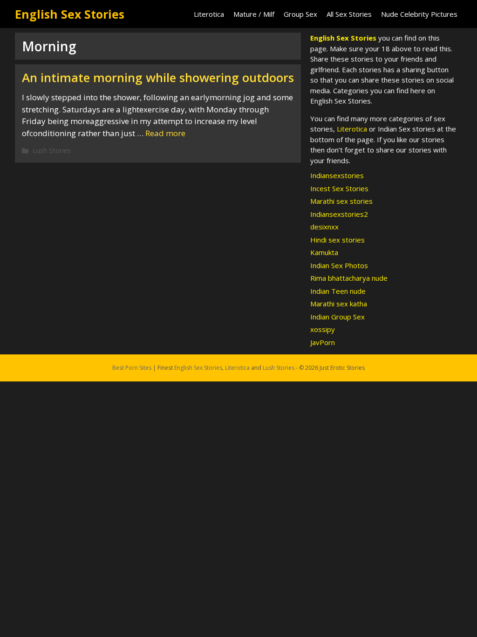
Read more (165, 133)
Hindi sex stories (337, 239)
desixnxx (324, 226)
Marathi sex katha (338, 303)
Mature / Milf (253, 14)
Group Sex (300, 14)
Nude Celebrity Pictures (419, 14)
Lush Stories (52, 150)
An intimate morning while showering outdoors (158, 77)
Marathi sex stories (341, 201)
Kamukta (324, 252)
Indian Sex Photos (339, 265)
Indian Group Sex (337, 316)
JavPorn (322, 342)
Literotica (209, 14)
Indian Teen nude (338, 291)
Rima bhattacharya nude (349, 278)
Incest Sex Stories (339, 188)
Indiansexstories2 (339, 214)
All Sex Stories (349, 14)
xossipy (322, 329)
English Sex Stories (69, 14)
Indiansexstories (337, 175)
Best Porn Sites (131, 368)
